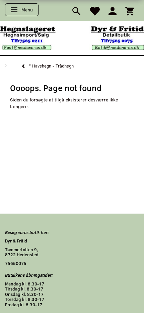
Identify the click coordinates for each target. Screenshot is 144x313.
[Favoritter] (94, 10)
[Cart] (129, 10)
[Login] (112, 10)
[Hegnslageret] (72, 37)
